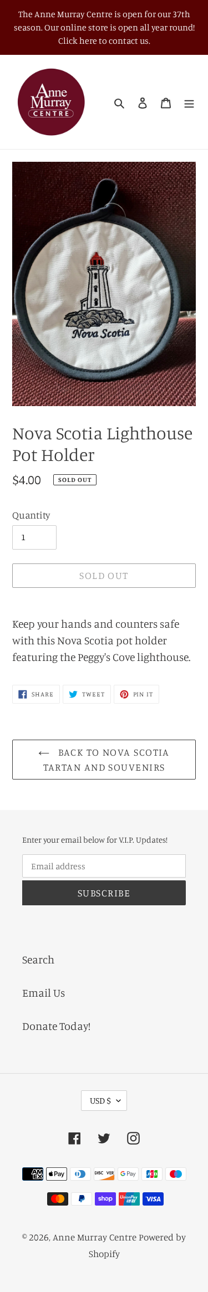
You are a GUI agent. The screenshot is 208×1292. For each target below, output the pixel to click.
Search (38, 959)
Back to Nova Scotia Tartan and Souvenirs (106, 759)
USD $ (100, 1100)
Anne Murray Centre (94, 1237)
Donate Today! (56, 1026)
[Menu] (189, 102)
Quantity (31, 515)
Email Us (43, 992)
